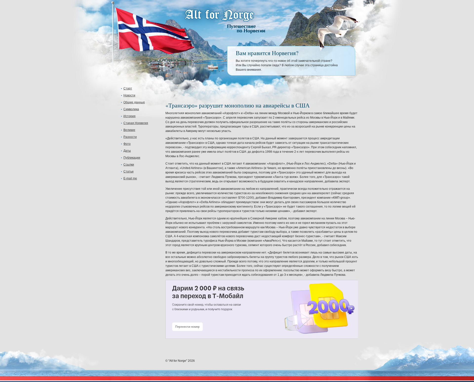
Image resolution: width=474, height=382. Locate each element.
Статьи (128, 171)
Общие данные (134, 102)
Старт (127, 88)
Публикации (131, 157)
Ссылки (128, 164)
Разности (130, 137)
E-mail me (130, 178)
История (129, 116)
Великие (129, 130)
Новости (129, 95)
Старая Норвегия (135, 123)
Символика (131, 109)
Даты (127, 150)
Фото (127, 144)
